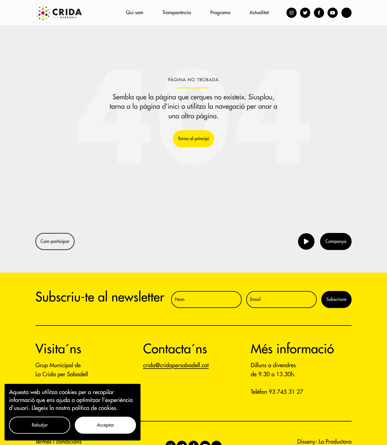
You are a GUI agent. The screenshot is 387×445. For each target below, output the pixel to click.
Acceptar (105, 425)
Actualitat (259, 12)
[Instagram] (291, 13)
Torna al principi (193, 138)
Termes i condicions (58, 442)
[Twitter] (305, 13)
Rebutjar (40, 425)
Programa (220, 12)
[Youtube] (333, 13)
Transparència (177, 12)
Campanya (335, 241)
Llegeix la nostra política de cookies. (75, 408)
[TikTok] (346, 13)
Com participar (55, 241)
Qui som (134, 12)
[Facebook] (319, 13)
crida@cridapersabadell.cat (176, 365)
